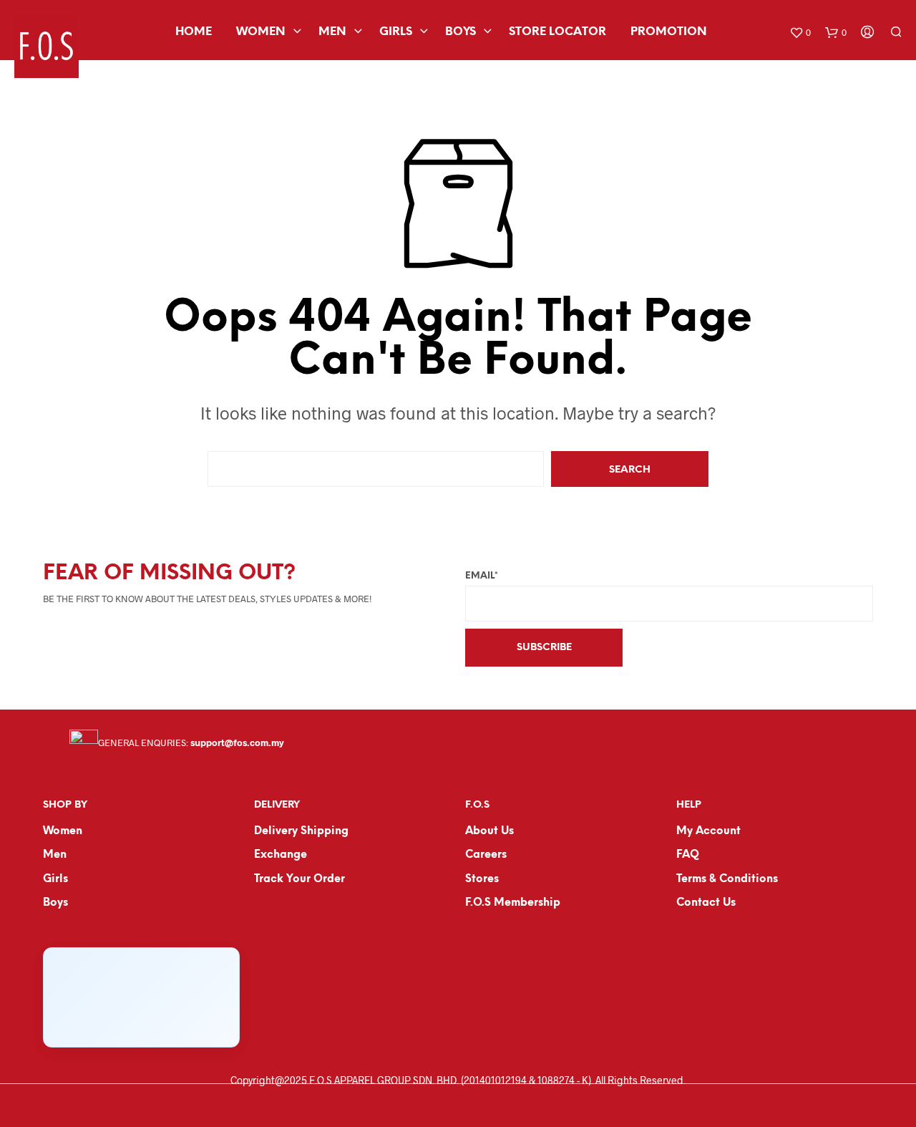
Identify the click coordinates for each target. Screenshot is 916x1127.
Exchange (280, 855)
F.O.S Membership (512, 903)
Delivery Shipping (301, 831)
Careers (486, 855)
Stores (482, 879)
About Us (489, 831)
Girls (395, 32)
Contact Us (706, 903)
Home (193, 32)
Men (332, 32)
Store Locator (557, 32)
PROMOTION (668, 32)
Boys (460, 32)
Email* (481, 576)
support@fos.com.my (237, 742)
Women (261, 32)
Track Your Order (299, 879)
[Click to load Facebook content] (141, 997)
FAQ (687, 855)
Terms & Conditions (727, 879)
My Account (708, 831)
